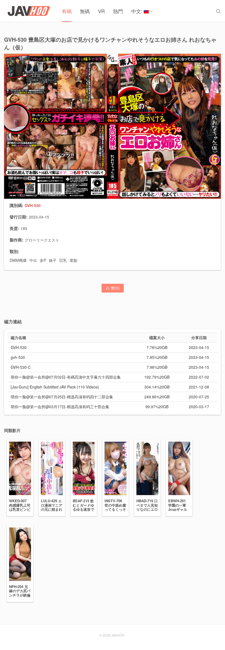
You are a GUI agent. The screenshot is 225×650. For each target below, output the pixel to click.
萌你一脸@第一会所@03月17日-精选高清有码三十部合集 (60, 406)
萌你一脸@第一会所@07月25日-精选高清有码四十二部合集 (62, 396)
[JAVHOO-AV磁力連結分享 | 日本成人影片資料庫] (29, 10)
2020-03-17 (199, 406)
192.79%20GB (157, 377)
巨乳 (63, 260)
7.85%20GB (157, 357)
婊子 (53, 260)
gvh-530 (18, 357)
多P (43, 260)
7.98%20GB (157, 367)
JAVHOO (117, 635)
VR (101, 11)
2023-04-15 (199, 347)
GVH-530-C (21, 367)
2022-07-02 (199, 377)
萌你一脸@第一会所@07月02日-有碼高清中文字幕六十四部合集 (66, 377)
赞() (113, 288)
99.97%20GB (156, 406)
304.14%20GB (157, 387)
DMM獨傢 (18, 260)
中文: (137, 11)
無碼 (85, 11)
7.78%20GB (157, 347)
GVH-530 (19, 347)
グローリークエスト (42, 240)
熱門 (118, 11)
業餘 (73, 260)
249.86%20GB (157, 396)
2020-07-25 (199, 396)
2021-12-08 (199, 387)
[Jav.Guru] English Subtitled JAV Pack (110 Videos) (55, 387)
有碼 (67, 11)
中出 (33, 260)
